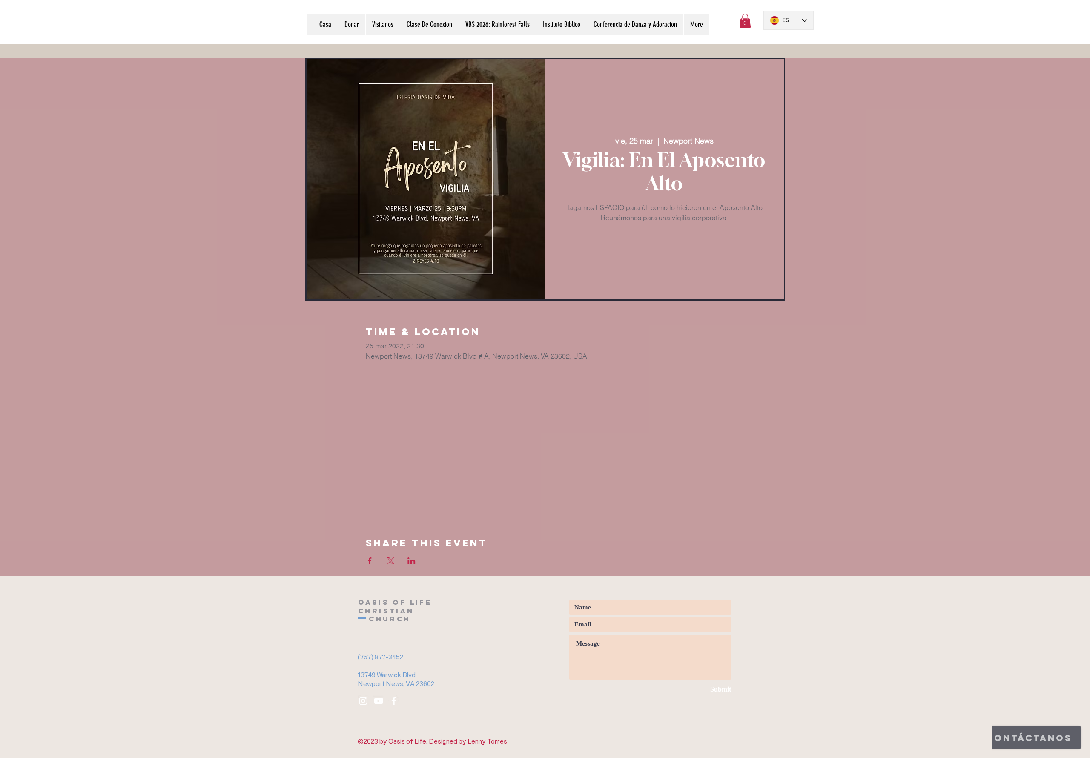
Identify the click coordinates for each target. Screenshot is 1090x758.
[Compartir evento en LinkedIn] (411, 560)
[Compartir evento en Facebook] (370, 560)
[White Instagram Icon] (363, 700)
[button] (745, 21)
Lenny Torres (487, 741)
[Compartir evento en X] (391, 560)
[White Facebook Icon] (393, 700)
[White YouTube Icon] (378, 700)
